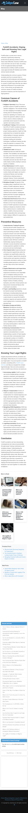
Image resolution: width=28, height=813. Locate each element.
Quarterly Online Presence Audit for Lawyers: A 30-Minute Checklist (7, 492)
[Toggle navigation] (25, 3)
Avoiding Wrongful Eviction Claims (11, 678)
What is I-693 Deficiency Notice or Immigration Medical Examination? (19, 515)
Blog (6, 43)
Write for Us (23, 798)
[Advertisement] (14, 26)
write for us (9, 744)
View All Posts (10, 753)
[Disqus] (14, 601)
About (13, 800)
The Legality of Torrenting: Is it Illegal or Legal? (6, 537)
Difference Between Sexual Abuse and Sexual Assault (6, 514)
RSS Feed (19, 753)
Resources (8, 800)
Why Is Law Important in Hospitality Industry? (19, 492)
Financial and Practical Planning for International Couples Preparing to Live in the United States (14, 633)
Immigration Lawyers (13, 798)
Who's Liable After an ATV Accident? (14, 576)
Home (2, 43)
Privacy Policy (19, 800)
